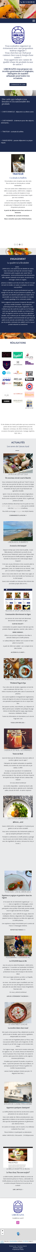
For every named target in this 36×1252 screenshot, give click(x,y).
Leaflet (2, 1241)
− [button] (2, 1233)
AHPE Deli (5, 506)
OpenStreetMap (13, 1241)
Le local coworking (15, 506)
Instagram (19, 511)
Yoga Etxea (17, 508)
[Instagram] (17, 1222)
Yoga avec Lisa (28, 689)
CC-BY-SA (25, 1241)
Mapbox (2, 1242)
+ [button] (2, 1231)
